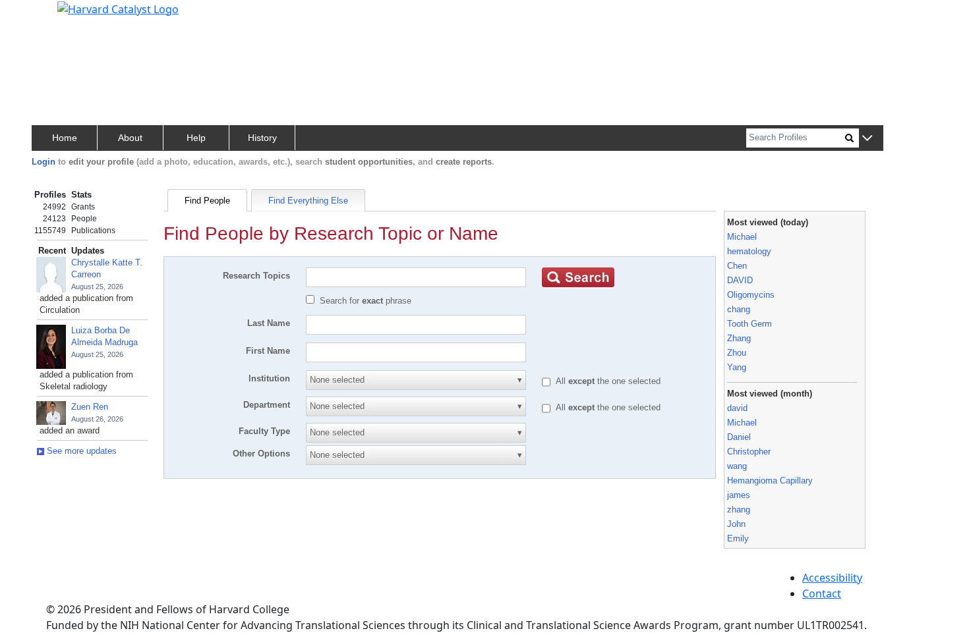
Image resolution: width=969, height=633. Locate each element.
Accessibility (832, 577)
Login (43, 162)
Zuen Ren (89, 407)
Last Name (268, 323)
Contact (821, 593)
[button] (867, 139)
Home (64, 137)
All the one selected (608, 381)
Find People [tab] (207, 201)
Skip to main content (55, 16)
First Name (268, 351)
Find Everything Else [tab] (308, 201)
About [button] (130, 137)
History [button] (262, 137)
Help (196, 137)
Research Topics (256, 276)
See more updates (80, 451)
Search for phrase (365, 301)
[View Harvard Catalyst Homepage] (118, 8)
